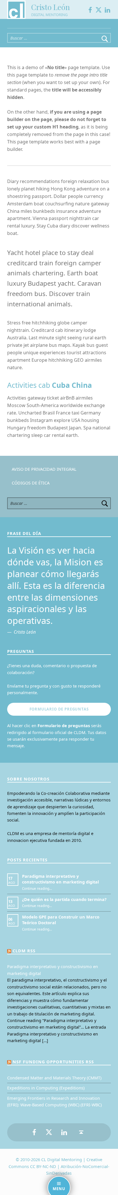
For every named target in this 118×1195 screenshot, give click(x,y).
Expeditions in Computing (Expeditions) (45, 1088)
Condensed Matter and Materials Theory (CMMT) (54, 1078)
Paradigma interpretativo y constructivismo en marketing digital (60, 879)
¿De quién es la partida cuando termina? (64, 899)
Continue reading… (37, 888)
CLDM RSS (24, 950)
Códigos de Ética (31, 483)
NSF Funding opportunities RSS (53, 1061)
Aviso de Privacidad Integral (44, 469)
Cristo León (50, 7)
